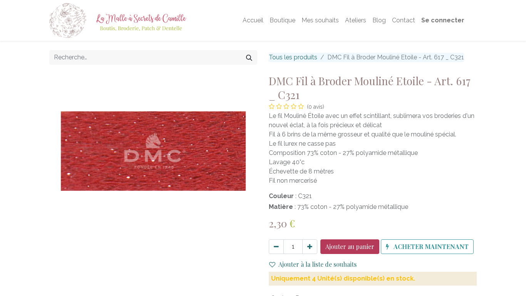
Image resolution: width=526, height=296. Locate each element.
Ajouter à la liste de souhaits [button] (317, 264)
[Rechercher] (249, 57)
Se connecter (442, 20)
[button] (427, 246)
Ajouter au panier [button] (349, 246)
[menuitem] (253, 20)
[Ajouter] (309, 246)
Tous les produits (293, 57)
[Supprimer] (276, 246)
